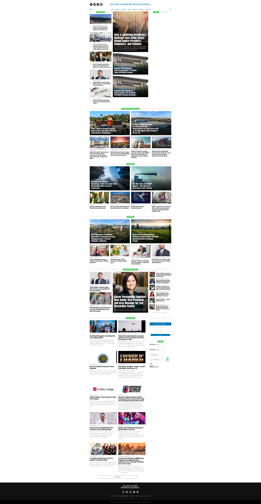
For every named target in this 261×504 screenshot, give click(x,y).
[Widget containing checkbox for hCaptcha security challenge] (160, 359)
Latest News (123, 9)
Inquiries (135, 9)
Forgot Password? (154, 367)
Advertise (141, 9)
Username (155, 344)
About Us (132, 496)
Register (152, 366)
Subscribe (148, 9)
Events (129, 9)
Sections (117, 9)
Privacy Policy (114, 496)
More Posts (118, 476)
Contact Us (147, 496)
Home (112, 9)
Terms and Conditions (123, 496)
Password (154, 349)
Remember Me (154, 354)
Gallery (141, 496)
